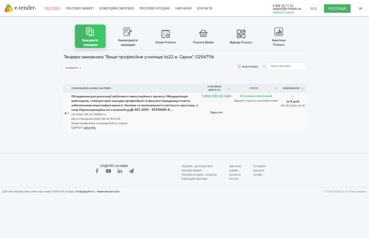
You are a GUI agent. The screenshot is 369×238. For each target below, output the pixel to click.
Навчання (183, 8)
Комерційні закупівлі (117, 8)
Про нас (234, 178)
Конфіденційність (85, 191)
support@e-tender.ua (287, 9)
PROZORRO (52, 8)
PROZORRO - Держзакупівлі (197, 166)
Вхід (313, 9)
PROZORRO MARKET (80, 8)
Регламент (259, 166)
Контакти (204, 8)
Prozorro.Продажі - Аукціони (199, 174)
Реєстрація (337, 9)
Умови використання (108, 191)
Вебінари (258, 170)
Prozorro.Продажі (154, 8)
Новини (233, 170)
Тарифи (257, 174)
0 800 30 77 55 (283, 6)
